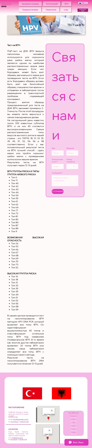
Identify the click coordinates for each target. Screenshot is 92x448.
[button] (52, 3)
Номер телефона (70, 160)
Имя (53, 148)
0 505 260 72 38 (24, 421)
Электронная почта (57, 160)
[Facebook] (4, 6)
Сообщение (57, 173)
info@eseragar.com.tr (20, 419)
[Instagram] (2, 6)
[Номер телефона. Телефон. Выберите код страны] (70, 166)
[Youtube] (5, 6)
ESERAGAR (6, 4)
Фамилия (70, 148)
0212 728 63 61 (15, 421)
